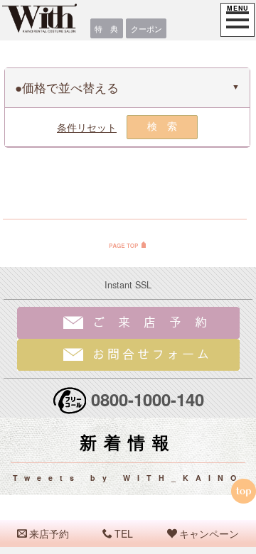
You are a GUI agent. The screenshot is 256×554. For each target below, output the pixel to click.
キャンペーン (209, 533)
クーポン (146, 28)
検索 (167, 126)
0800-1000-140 (147, 399)
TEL (123, 533)
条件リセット (87, 127)
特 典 (106, 28)
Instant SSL (128, 284)
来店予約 (49, 533)
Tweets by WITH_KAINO (128, 477)
